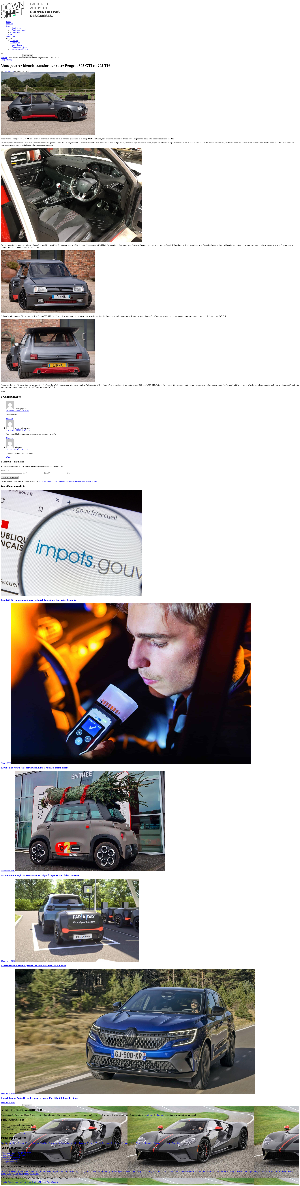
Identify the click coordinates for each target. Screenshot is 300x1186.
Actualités (9, 24)
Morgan (232, 1172)
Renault (271, 1172)
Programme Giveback (30, 1182)
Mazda (195, 1172)
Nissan (239, 1172)
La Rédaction (9, 71)
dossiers (160, 1115)
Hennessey (106, 1172)
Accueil (8, 22)
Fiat (94, 1172)
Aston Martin (29, 1172)
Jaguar (134, 1172)
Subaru (290, 1172)
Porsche (264, 1172)
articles (149, 1115)
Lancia (170, 1172)
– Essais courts (15, 28)
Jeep (139, 1172)
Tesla (9, 1174)
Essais (8, 26)
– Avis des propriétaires (19, 49)
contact (24, 1133)
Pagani (250, 1172)
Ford (99, 1172)
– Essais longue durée (18, 30)
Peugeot (4, 60)
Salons (28, 1143)
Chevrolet (63, 1172)
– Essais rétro (15, 32)
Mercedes (210, 1172)
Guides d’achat (71, 1143)
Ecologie (9, 34)
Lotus (182, 1172)
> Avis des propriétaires (9, 1159)
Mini (217, 1172)
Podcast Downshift (173, 1143)
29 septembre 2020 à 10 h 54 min (18, 430)
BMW (49, 1172)
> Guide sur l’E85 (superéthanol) (13, 1155)
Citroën (71, 1172)
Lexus (176, 1172)
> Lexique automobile (9, 1162)
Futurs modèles (107, 1143)
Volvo (26, 1174)
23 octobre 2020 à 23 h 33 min (17, 449)
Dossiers (35, 1143)
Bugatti (55, 1172)
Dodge (83, 1172)
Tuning (9, 60)
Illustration (148, 1143)
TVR (21, 1174)
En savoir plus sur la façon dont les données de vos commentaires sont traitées (68, 481)
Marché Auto (129, 1143)
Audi (37, 1172)
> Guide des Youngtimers (10, 1157)
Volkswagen (34, 1174)
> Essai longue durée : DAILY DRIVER (16, 1153)
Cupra (77, 1172)
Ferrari (89, 1172)
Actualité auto (6, 1143)
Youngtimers (10, 36)
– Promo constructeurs (18, 47)
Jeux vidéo (53, 1143)
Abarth (3, 1172)
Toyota (15, 1174)
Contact (55, 1182)
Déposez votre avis (15, 1182)
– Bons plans (15, 43)
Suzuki (3, 1174)
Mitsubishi (224, 1172)
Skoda (284, 1172)
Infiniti (128, 1172)
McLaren (202, 1172)
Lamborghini (161, 1172)
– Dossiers (14, 41)
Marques (21, 1143)
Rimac (278, 1172)
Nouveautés (119, 1143)
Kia (143, 1172)
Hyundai (121, 1172)
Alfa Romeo (11, 1172)
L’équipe (4, 1182)
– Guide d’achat (16, 45)
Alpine (20, 1172)
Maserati (188, 1172)
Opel (245, 1172)
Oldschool (139, 1143)
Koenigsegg (150, 1172)
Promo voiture (159, 1143)
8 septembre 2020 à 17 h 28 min (17, 411)
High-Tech (44, 1143)
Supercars (90, 1143)
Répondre (9, 419)
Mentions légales (45, 1182)
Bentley (43, 1172)
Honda (114, 1172)
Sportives (82, 1143)
